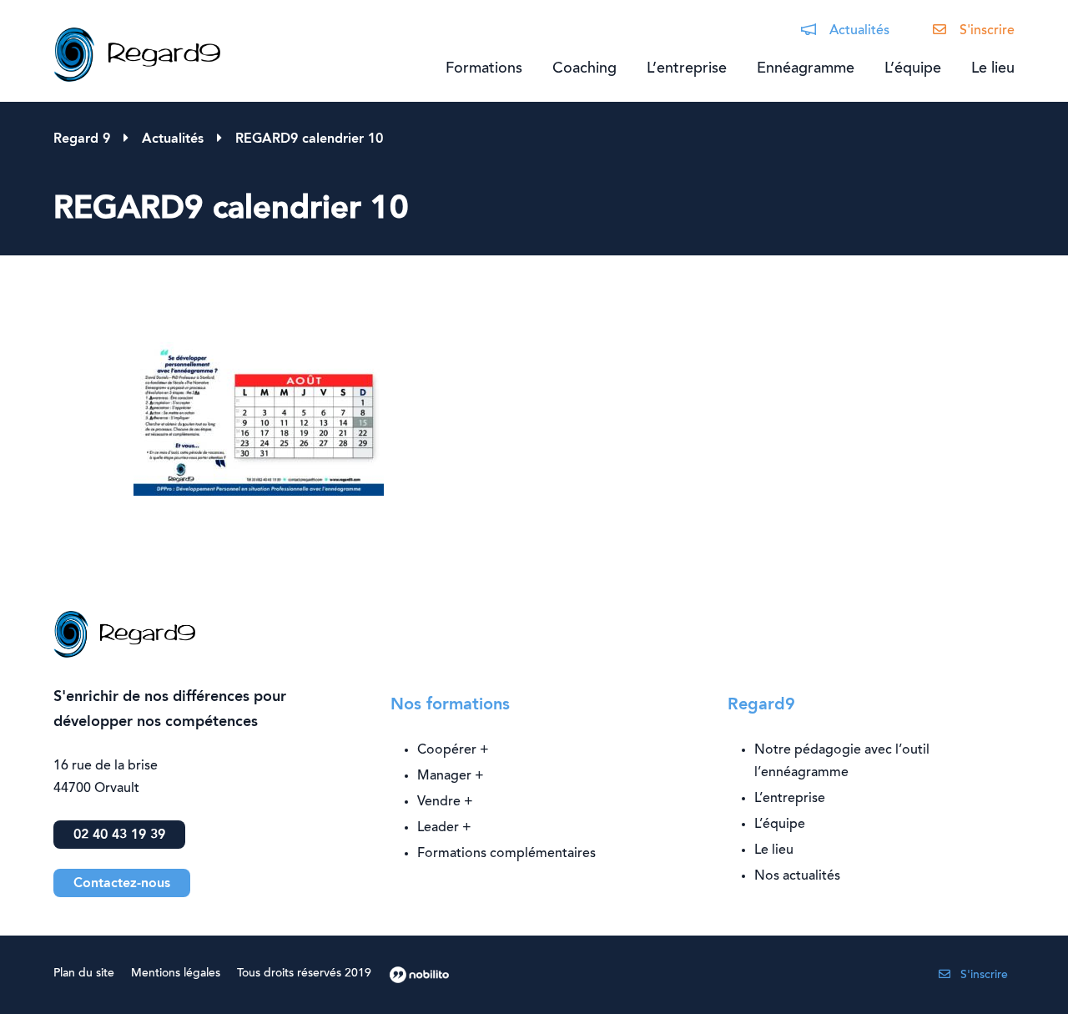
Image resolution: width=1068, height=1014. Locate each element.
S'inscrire (987, 31)
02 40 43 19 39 (119, 835)
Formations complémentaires (506, 853)
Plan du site (83, 974)
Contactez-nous (121, 883)
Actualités (859, 31)
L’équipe (912, 69)
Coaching (584, 69)
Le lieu (993, 69)
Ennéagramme (805, 69)
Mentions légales (175, 974)
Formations (484, 69)
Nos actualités (797, 876)
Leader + (444, 828)
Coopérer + (453, 750)
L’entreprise (687, 69)
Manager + (450, 776)
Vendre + (445, 802)
